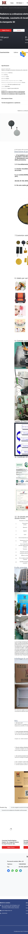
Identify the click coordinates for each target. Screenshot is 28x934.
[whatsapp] (12, 870)
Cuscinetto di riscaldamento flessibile (18, 7)
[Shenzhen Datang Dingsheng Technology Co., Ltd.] (4, 2)
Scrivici (19, 30)
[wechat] (16, 870)
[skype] (20, 870)
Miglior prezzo (5, 30)
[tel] (24, 870)
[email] (8, 870)
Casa (1, 7)
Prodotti (6, 7)
